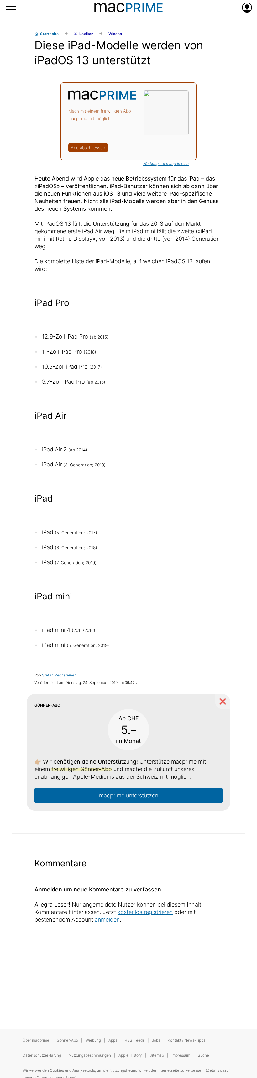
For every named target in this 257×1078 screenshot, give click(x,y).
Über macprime (36, 1040)
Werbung (93, 1040)
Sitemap (156, 1055)
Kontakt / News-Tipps (186, 1040)
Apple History (130, 1055)
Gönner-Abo (67, 1040)
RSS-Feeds (134, 1040)
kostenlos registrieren (145, 912)
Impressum (180, 1055)
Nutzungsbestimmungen (90, 1055)
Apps (112, 1040)
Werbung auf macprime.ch (166, 163)
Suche (203, 1055)
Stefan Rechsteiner (59, 675)
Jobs (156, 1040)
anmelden (107, 919)
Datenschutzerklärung (42, 1055)
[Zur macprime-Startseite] (128, 7)
